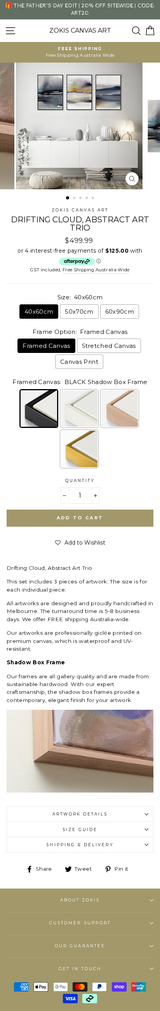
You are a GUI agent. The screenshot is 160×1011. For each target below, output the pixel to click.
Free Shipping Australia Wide (96, 269)
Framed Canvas (46, 345)
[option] (80, 52)
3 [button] (81, 199)
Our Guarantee (80, 945)
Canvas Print (79, 361)
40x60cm (38, 311)
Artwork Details (80, 814)
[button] (80, 542)
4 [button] (87, 199)
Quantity (79, 480)
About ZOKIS (80, 900)
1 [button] (68, 198)
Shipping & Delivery (79, 844)
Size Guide (80, 829)
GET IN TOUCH (80, 968)
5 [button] (94, 199)
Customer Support (80, 922)
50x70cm (79, 311)
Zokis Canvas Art (80, 31)
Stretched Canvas (109, 345)
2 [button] (75, 199)
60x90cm (119, 311)
